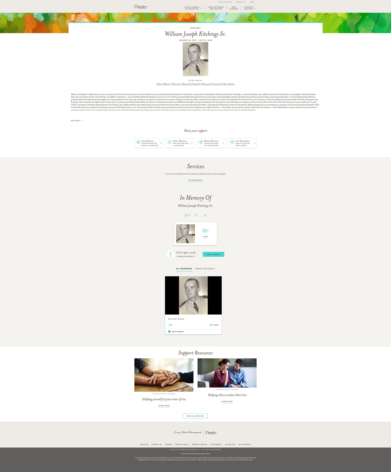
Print (252, 2)
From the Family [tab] (205, 269)
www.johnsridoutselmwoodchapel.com (132, 115)
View (205, 236)
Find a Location (225, 2)
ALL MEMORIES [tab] (184, 269)
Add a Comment (178, 331)
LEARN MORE (164, 405)
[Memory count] (186, 215)
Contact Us (241, 2)
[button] (193, 8)
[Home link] (141, 7)
